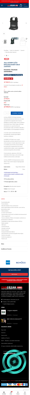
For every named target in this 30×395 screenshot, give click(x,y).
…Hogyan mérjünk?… (12, 310)
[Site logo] (12, 5)
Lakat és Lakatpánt (14, 50)
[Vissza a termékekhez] (7, 55)
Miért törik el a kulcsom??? (14, 319)
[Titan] (7, 262)
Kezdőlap (6, 50)
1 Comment (15, 315)
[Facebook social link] (8, 191)
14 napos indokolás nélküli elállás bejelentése (12, 346)
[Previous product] (5, 55)
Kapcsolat (3, 330)
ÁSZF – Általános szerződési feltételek (10, 340)
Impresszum (4, 335)
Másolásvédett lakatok (10, 52)
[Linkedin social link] (14, 191)
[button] (2, 23)
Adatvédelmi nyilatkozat (7, 343)
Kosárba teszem (16, 113)
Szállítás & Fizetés (5, 338)
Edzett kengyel (11, 188)
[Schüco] (21, 262)
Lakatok (22, 50)
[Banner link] (14, 361)
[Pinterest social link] (12, 191)
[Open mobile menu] (1, 5)
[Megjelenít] (4, 33)
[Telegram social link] (16, 191)
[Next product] (8, 55)
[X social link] (10, 191)
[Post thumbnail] (3, 313)
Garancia (3, 332)
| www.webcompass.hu (16, 380)
